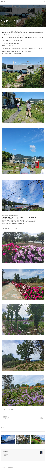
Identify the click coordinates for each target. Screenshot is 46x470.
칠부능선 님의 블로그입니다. (7, 453)
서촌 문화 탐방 (5, 416)
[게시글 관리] (8, 409)
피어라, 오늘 (3, 1)
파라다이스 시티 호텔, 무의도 (7, 419)
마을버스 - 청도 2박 (6, 417)
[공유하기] (6, 409)
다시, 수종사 (5, 418)
